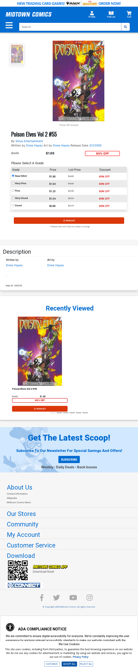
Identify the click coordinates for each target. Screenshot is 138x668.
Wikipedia (12, 498)
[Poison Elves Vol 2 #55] (40, 351)
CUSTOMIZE (52, 664)
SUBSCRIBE (69, 459)
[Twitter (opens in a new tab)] (56, 599)
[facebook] (42, 599)
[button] (92, 15)
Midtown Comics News (19, 502)
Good (18, 205)
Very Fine (20, 183)
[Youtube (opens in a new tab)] (73, 599)
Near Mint (21, 175)
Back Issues (87, 467)
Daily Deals (65, 467)
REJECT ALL (86, 664)
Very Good (21, 198)
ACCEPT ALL (69, 664)
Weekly (47, 467)
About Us (19, 487)
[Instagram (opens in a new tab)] (89, 599)
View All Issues (69, 125)
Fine (17, 190)
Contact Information (17, 493)
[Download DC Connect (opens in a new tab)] (70, 585)
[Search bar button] (125, 27)
